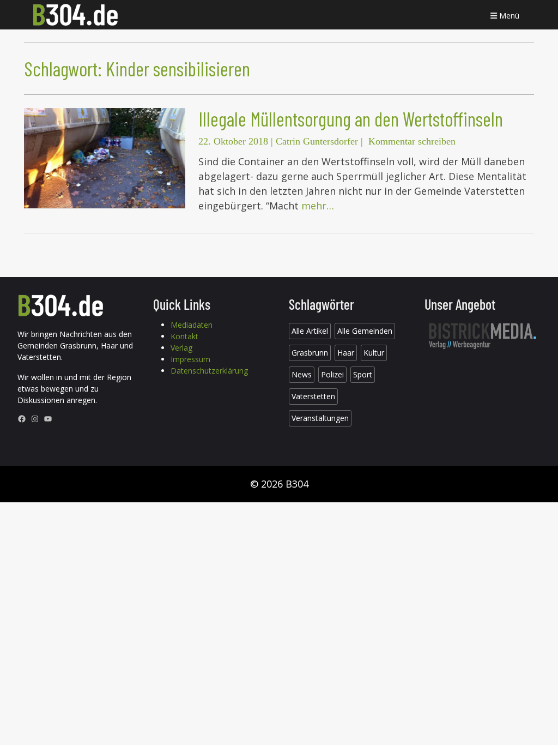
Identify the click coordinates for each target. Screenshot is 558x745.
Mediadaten (192, 325)
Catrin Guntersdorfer (317, 141)
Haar (345, 352)
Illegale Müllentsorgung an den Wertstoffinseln (350, 118)
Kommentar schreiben (412, 141)
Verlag (181, 348)
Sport (362, 374)
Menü (508, 15)
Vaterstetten (313, 396)
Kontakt (184, 336)
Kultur (373, 352)
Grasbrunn (310, 352)
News (302, 374)
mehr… (317, 205)
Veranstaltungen (320, 418)
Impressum (190, 359)
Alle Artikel (310, 331)
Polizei (332, 374)
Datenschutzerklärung (209, 370)
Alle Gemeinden (364, 331)
